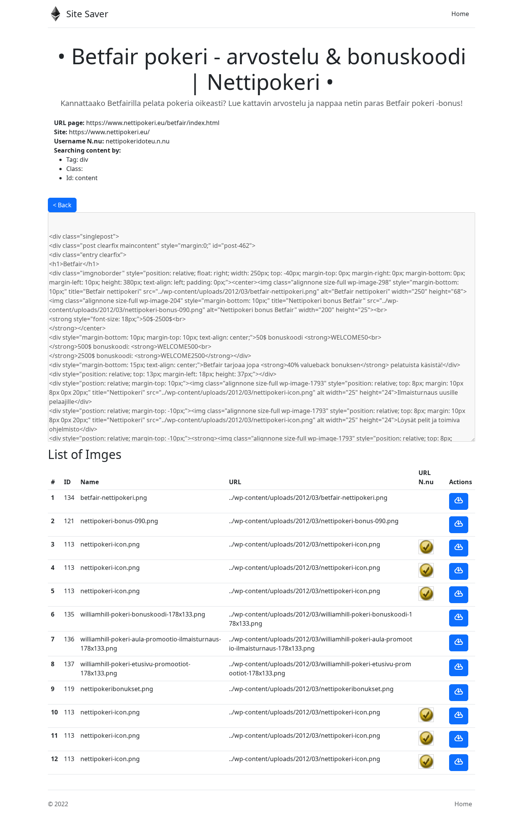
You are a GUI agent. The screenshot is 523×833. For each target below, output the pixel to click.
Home (460, 14)
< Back (62, 205)
